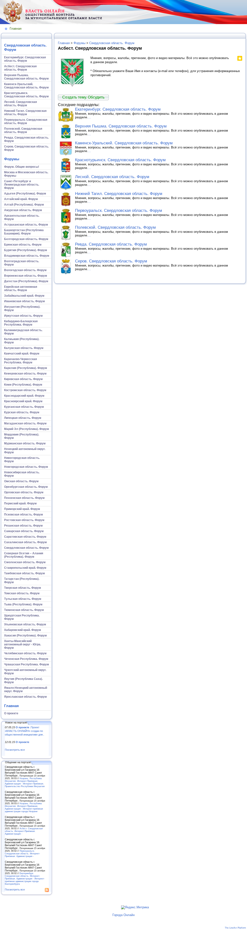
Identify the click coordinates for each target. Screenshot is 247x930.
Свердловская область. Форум (111, 43)
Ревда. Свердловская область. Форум (111, 244)
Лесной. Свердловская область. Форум (112, 176)
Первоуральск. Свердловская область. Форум (118, 210)
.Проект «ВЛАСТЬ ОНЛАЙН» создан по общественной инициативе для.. (24, 731)
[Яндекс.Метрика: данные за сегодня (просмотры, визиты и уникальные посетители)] (135, 907)
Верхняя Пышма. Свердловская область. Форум (121, 126)
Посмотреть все (15, 749)
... (89, 117)
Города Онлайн (123, 915)
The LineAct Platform (235, 928)
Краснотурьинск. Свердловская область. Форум (120, 160)
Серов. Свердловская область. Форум (111, 261)
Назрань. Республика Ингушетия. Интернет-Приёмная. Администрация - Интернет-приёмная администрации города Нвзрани (24, 807)
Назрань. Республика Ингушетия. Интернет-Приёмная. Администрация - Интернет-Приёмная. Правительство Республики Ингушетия (25, 782)
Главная (15, 28)
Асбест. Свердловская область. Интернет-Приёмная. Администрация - (24, 831)
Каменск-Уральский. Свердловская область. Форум (124, 143)
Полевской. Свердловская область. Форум (115, 227)
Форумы (11, 159)
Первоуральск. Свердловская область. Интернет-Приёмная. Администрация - (22, 853)
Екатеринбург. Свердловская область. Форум (118, 109)
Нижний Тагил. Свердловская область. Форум (118, 193)
